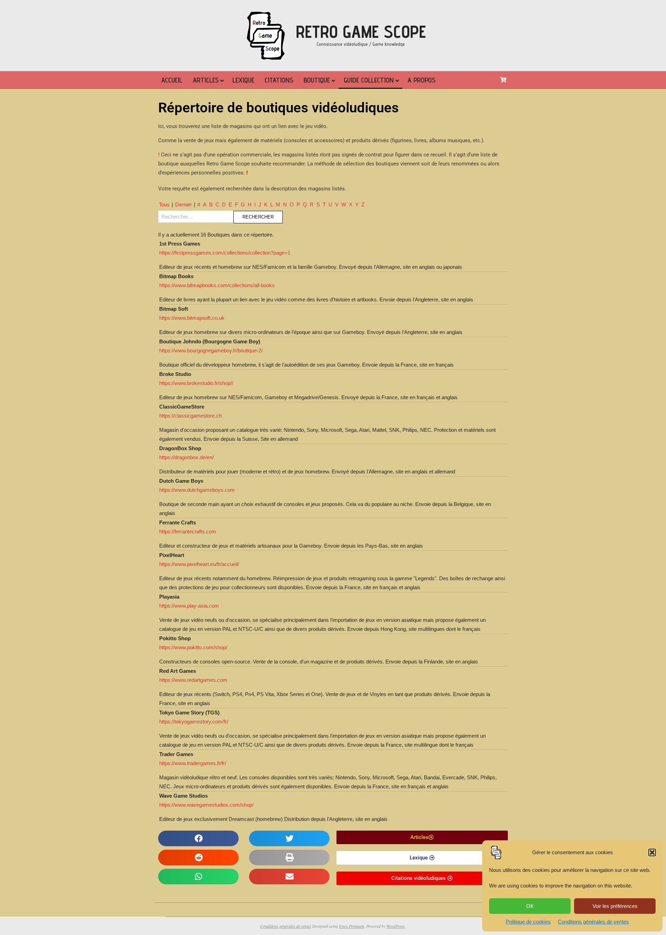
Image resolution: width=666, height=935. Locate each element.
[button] (652, 852)
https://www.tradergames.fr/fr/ (192, 763)
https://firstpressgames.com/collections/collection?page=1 (224, 253)
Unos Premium (351, 926)
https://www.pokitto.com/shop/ (193, 647)
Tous (164, 204)
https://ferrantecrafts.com (187, 531)
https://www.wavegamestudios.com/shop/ (206, 805)
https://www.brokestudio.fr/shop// (196, 383)
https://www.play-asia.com (189, 606)
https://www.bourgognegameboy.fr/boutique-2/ (211, 350)
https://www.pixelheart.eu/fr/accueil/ (199, 564)
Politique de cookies (528, 922)
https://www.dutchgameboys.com (197, 490)
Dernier (183, 204)
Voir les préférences (615, 906)
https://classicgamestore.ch (190, 416)
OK (530, 906)
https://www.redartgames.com (193, 680)
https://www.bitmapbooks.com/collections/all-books (217, 285)
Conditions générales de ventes (593, 922)
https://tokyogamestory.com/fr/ (193, 721)
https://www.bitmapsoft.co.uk (191, 318)
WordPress (395, 926)
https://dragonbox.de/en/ (186, 457)
